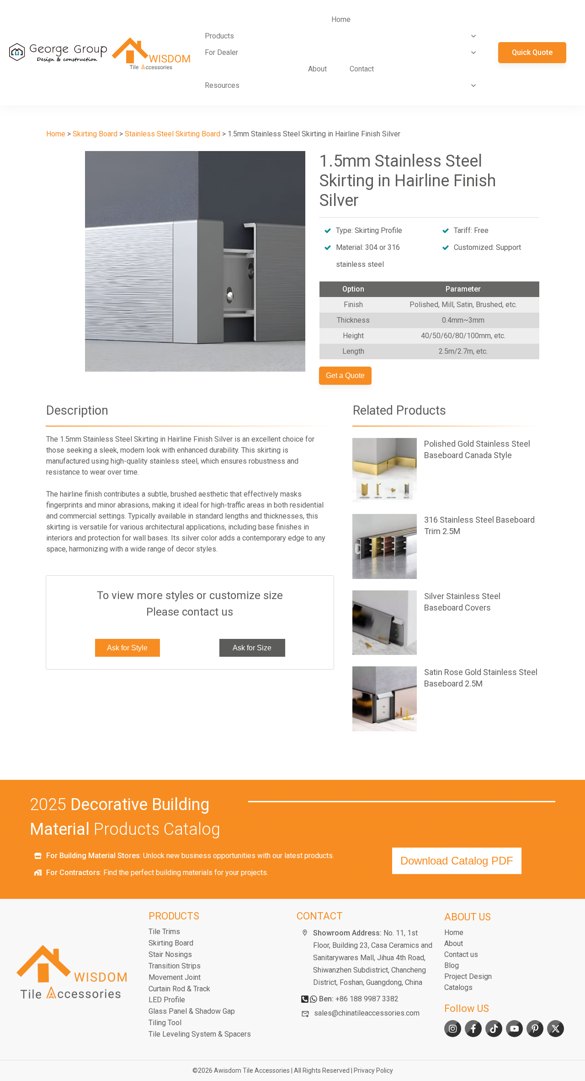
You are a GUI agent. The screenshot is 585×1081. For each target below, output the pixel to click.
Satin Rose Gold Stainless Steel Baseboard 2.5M (445, 698)
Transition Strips (175, 966)
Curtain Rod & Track (179, 988)
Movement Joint (175, 977)
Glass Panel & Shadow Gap (192, 1011)
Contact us (461, 954)
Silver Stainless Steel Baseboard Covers (445, 622)
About (453, 943)
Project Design (468, 976)
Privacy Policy (373, 1070)
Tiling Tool (165, 1022)
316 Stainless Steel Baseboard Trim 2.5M (445, 546)
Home (453, 932)
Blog (451, 965)
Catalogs (458, 987)
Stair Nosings (170, 954)
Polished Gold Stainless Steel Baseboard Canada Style (445, 470)
